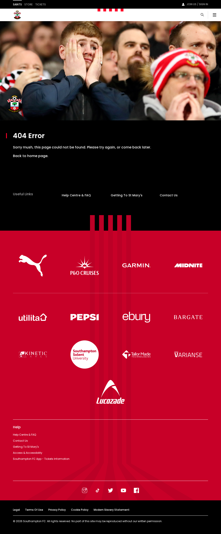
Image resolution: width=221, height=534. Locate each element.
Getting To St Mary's (126, 195)
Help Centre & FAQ (76, 195)
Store (28, 4)
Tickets (40, 4)
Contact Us (169, 195)
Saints (17, 4)
